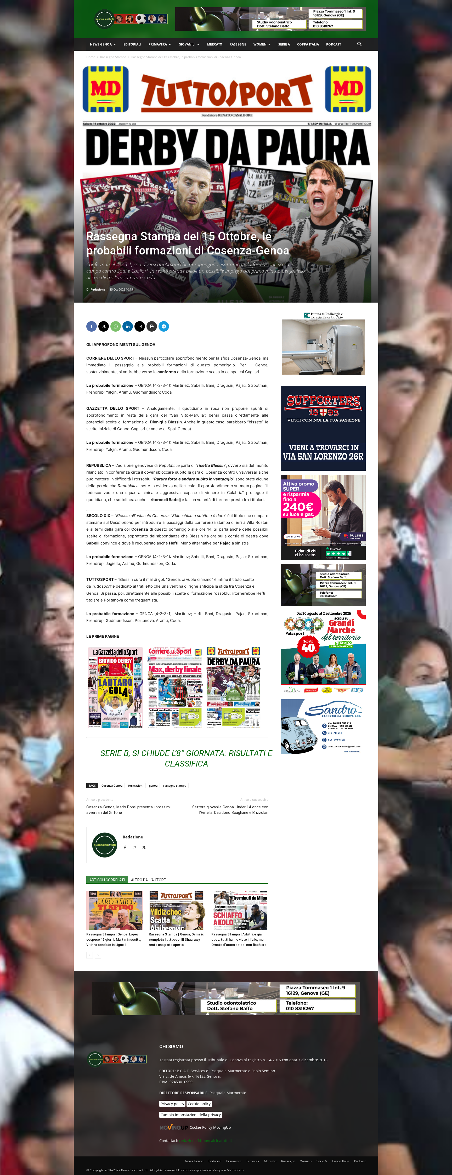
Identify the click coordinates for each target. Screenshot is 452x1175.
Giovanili (187, 44)
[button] (359, 44)
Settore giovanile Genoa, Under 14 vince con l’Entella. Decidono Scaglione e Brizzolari (230, 810)
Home (90, 57)
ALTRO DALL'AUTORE (148, 880)
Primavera (158, 44)
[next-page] (98, 955)
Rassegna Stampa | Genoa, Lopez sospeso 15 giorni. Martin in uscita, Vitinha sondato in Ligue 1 (113, 939)
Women (260, 44)
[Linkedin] (127, 326)
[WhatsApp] (115, 326)
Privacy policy (172, 1103)
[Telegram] (164, 326)
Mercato (214, 44)
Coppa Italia (308, 44)
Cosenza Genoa (111, 785)
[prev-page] (89, 955)
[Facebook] (91, 326)
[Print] (151, 326)
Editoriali (132, 44)
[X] (103, 326)
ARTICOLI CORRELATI (107, 880)
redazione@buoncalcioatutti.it (205, 1140)
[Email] (139, 326)
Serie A (284, 44)
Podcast (333, 44)
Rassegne (238, 44)
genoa (153, 785)
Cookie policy (199, 1103)
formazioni (135, 785)
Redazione (98, 289)
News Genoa (101, 44)
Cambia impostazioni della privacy (191, 1114)
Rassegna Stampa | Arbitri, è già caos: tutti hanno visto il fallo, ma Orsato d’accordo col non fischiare (238, 939)
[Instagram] (136, 848)
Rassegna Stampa (113, 57)
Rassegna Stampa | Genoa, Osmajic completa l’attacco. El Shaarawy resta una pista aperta (176, 939)
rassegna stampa (174, 785)
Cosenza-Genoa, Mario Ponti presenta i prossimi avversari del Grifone (128, 810)
